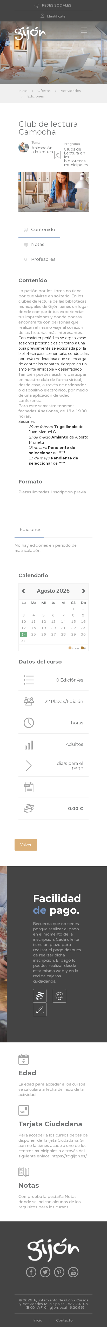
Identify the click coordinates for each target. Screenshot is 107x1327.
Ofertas (44, 91)
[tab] (39, 229)
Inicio (23, 91)
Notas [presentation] (37, 244)
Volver (25, 845)
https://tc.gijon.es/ (69, 1156)
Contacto (64, 1320)
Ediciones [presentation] (31, 529)
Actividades (71, 91)
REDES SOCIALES (56, 5)
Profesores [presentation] (43, 259)
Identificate (56, 16)
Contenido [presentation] (42, 229)
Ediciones (35, 96)
